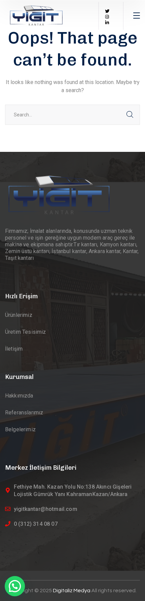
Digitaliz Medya (72, 590)
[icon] (107, 11)
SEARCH (130, 114)
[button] (15, 586)
